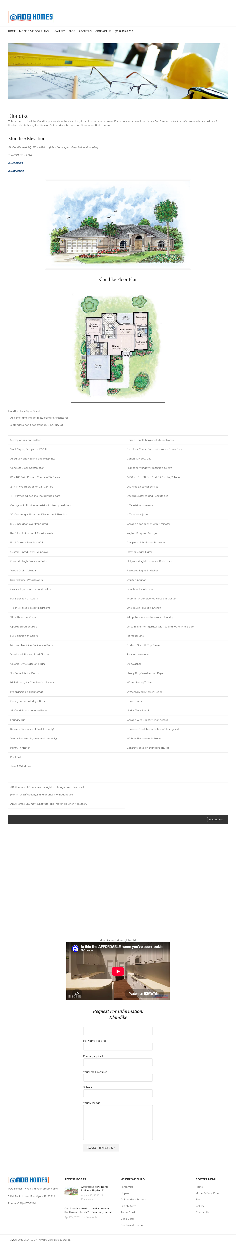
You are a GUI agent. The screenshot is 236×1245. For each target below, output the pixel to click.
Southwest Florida (132, 1225)
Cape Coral (127, 1218)
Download (216, 819)
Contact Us (202, 1212)
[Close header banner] (231, 3)
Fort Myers (127, 1186)
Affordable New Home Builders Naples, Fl (94, 1188)
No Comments (89, 1217)
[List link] (33, 1203)
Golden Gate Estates (133, 1199)
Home (199, 1186)
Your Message (91, 1102)
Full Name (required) (95, 1040)
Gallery (200, 1206)
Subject (87, 1087)
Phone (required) (93, 1056)
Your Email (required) (95, 1072)
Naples (125, 1193)
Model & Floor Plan (207, 1193)
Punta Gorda (128, 1212)
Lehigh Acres (128, 1206)
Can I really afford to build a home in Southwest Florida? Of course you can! (88, 1210)
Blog (198, 1199)
